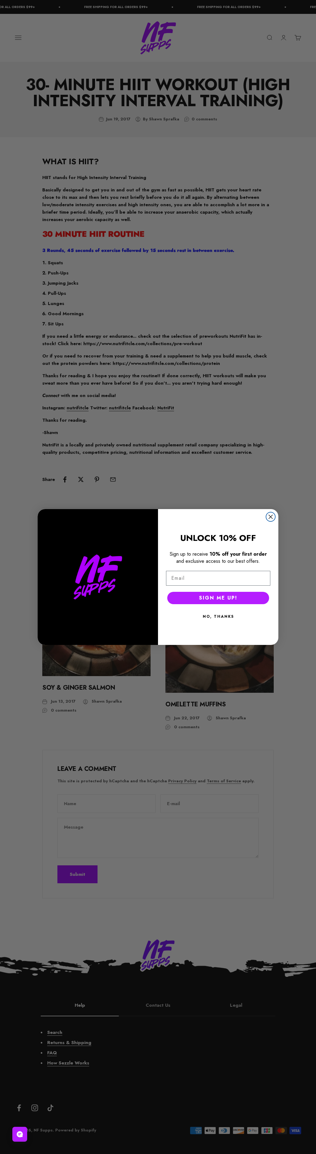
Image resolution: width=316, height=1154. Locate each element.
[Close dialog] (270, 516)
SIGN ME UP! (218, 597)
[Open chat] (19, 1134)
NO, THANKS (218, 616)
